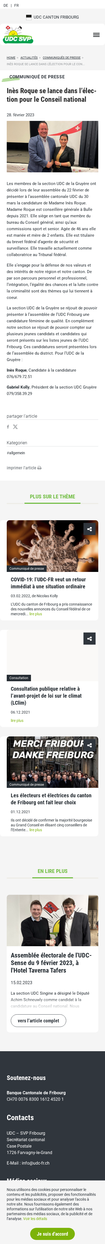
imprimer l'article (22, 467)
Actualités (29, 58)
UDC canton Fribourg (55, 17)
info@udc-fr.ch (36, 1163)
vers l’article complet (38, 1020)
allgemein (17, 453)
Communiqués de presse (61, 58)
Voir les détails (35, 1219)
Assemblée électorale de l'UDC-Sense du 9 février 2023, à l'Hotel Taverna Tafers (51, 963)
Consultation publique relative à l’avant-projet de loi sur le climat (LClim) (46, 696)
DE (6, 5)
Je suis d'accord (52, 1234)
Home (11, 58)
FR (16, 5)
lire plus (35, 614)
